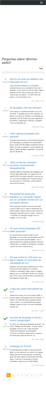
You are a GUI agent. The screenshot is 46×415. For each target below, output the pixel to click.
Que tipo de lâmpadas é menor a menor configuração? (26, 319)
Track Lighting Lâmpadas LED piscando (24, 135)
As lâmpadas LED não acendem (25, 107)
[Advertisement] (23, 30)
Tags (41, 68)
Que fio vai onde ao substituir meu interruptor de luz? (26, 80)
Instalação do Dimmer (20, 346)
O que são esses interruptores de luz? (26, 290)
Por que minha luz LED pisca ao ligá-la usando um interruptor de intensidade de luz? (25, 259)
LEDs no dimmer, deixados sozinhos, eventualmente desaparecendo (23, 165)
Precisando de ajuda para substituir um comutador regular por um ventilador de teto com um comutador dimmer (26, 198)
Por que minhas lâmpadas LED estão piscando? (25, 230)
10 (9, 379)
